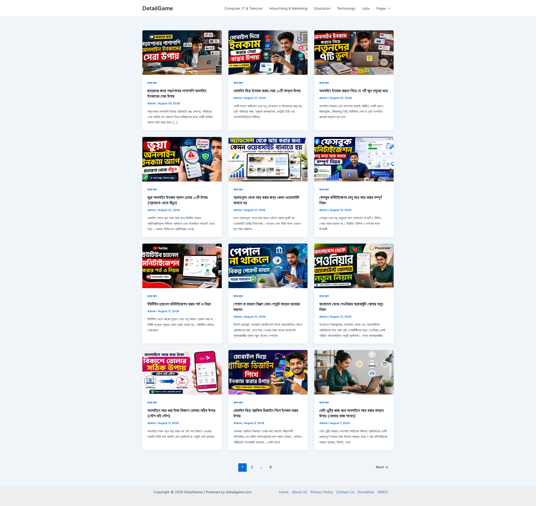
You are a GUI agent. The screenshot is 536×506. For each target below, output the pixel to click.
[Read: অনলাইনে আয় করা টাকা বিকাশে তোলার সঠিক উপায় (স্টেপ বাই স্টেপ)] (182, 372)
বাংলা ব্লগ (152, 82)
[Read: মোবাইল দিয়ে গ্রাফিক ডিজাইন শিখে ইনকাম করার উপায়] (268, 372)
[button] (388, 8)
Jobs (366, 8)
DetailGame (157, 8)
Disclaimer (366, 492)
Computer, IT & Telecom (243, 8)
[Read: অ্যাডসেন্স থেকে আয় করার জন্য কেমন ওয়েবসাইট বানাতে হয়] (268, 159)
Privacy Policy (322, 492)
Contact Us (345, 492)
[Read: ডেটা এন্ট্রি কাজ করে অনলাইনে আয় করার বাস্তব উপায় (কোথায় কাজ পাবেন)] (354, 372)
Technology (346, 8)
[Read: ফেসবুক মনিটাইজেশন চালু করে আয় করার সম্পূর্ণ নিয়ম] (354, 159)
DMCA (383, 492)
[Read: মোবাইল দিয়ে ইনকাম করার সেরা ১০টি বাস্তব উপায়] (268, 52)
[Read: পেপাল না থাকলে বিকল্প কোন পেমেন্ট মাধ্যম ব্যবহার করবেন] (268, 265)
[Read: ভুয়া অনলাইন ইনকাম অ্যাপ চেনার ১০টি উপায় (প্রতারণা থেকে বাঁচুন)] (182, 159)
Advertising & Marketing (288, 8)
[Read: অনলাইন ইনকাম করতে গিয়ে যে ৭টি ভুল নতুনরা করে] (354, 52)
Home (284, 492)
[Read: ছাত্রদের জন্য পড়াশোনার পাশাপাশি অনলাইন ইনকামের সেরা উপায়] (182, 52)
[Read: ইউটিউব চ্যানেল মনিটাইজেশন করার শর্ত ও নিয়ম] (182, 265)
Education (322, 8)
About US (299, 492)
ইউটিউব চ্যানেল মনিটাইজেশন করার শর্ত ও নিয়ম (179, 304)
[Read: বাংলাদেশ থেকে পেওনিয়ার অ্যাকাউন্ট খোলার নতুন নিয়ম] (354, 265)
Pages (381, 8)
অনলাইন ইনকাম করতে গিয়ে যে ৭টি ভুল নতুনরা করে (353, 90)
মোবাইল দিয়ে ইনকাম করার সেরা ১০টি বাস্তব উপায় (267, 90)
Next (382, 467)
